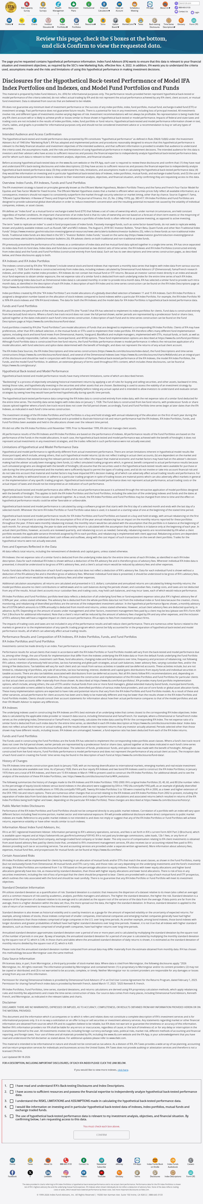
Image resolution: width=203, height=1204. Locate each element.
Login (197, 12)
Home (12, 1164)
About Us (48, 1164)
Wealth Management (58, 11)
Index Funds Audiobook (173, 1165)
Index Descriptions (173, 1177)
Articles (22, 24)
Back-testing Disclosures (154, 25)
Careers (190, 1164)
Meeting (135, 9)
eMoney (119, 1164)
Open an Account (120, 9)
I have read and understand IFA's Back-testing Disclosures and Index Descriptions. (70, 1085)
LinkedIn (48, 1177)
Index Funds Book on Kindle (155, 1165)
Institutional (88, 8)
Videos (84, 1177)
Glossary (181, 24)
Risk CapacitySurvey (27, 9)
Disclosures (155, 1177)
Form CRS (193, 24)
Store (103, 24)
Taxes (140, 24)
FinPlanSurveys (43, 9)
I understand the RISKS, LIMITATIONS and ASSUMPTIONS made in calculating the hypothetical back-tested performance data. (98, 1101)
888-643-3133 (185, 7)
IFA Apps (137, 1164)
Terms (137, 1177)
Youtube (101, 1177)
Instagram (65, 1177)
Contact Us (183, 11)
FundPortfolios (76, 25)
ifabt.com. (145, 1190)
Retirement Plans (74, 9)
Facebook (12, 1177)
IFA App (150, 8)
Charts (34, 24)
